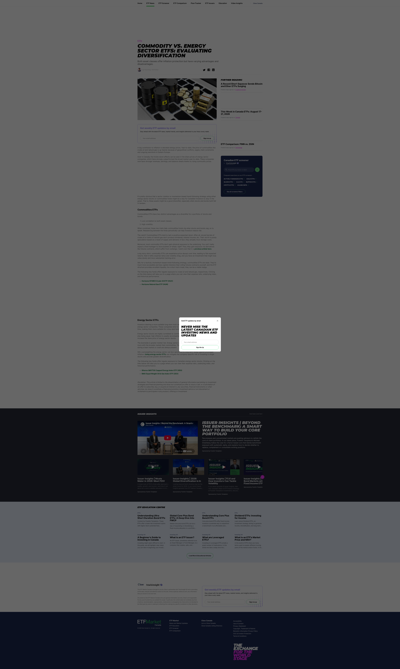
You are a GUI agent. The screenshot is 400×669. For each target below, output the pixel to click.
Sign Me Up (200, 347)
